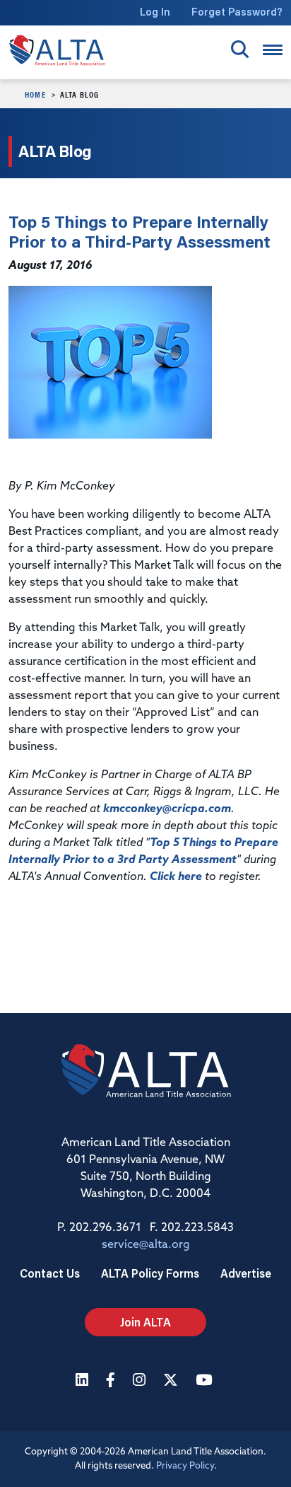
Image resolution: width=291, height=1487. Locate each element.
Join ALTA (145, 1321)
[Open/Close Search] (240, 49)
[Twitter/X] (172, 1381)
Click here (176, 877)
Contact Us (50, 1273)
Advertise (245, 1273)
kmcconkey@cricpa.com (167, 809)
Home (35, 94)
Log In (155, 11)
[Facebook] (112, 1381)
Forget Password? (237, 11)
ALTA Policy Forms (150, 1273)
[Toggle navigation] (273, 50)
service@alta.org (146, 1245)
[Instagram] (141, 1381)
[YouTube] (205, 1381)
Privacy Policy (185, 1466)
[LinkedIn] (84, 1381)
